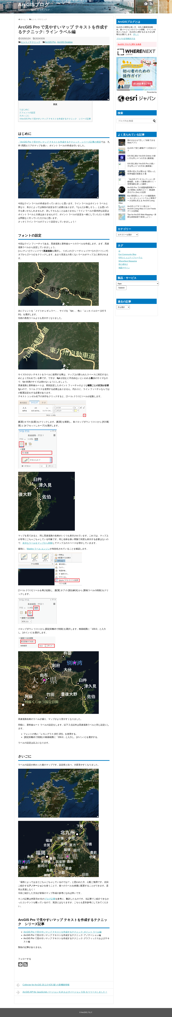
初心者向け (123, 264)
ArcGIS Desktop (65, 42)
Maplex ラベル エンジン (38, 549)
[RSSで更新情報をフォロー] (151, 3)
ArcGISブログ (33, 4)
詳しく (136, 34)
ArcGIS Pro (50, 42)
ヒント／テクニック (30, 42)
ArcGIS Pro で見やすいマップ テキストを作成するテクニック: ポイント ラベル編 (62, 932)
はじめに (24, 109)
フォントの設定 (27, 112)
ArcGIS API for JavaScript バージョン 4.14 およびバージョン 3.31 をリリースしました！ (65, 992)
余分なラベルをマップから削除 (37, 543)
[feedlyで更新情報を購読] (146, 3)
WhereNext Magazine (128, 261)
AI (119, 251)
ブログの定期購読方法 (125, 39)
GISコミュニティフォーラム (130, 257)
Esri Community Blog (127, 254)
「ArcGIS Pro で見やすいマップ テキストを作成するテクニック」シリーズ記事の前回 (59, 142)
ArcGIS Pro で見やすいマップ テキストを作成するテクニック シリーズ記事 (55, 119)
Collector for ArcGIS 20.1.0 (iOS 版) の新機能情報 (46, 985)
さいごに (24, 115)
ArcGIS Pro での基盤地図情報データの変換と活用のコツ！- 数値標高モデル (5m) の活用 (141, 189)
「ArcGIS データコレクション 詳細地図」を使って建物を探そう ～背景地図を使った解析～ (141, 181)
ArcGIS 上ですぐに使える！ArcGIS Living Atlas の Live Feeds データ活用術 (141, 208)
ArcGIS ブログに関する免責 (129, 44)
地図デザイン (124, 268)
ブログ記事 (49, 899)
